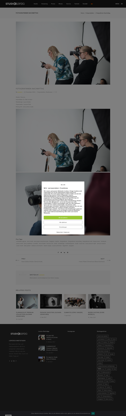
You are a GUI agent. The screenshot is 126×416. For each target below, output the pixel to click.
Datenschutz (60, 232)
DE (61, 184)
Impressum (66, 232)
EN (64, 184)
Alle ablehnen (63, 222)
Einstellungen (63, 227)
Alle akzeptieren (63, 217)
